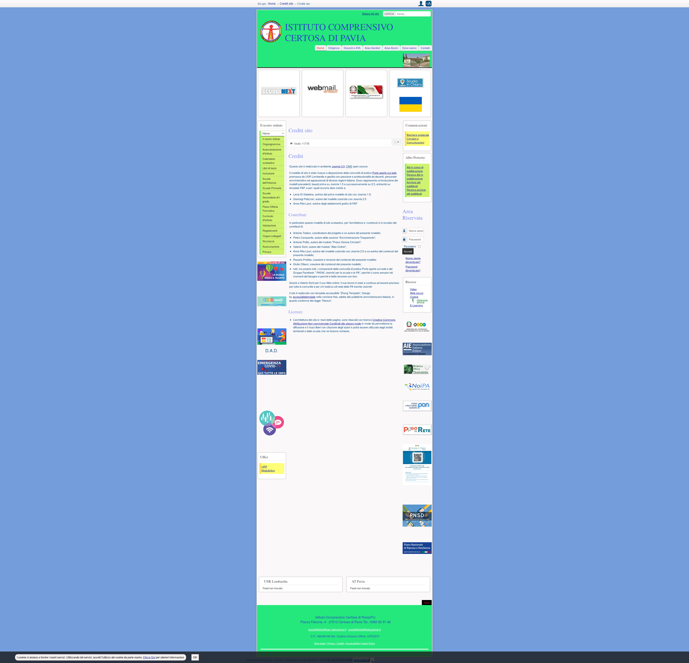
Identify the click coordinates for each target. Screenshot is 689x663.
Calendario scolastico (269, 161)
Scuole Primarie (272, 188)
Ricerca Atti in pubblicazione (415, 176)
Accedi (408, 251)
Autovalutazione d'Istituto (272, 151)
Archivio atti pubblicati (413, 184)
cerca (389, 14)
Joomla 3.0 (338, 166)
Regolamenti (270, 230)
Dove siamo (409, 48)
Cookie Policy (367, 643)
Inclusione (268, 173)
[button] (421, 3)
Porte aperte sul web (384, 173)
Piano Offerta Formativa (270, 209)
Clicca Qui (149, 657)
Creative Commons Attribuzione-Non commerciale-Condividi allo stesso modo (344, 321)
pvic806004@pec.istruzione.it (327, 629)
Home (320, 48)
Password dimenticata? (413, 268)
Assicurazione (271, 246)
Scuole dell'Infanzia (269, 181)
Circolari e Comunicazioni (415, 140)
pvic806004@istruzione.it (364, 629)
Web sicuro (416, 293)
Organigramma (271, 144)
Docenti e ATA (352, 48)
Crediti (340, 643)
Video (413, 289)
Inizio (428, 602)
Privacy (267, 252)
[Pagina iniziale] (271, 31)
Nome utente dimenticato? (413, 260)
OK (195, 657)
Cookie (414, 297)
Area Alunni (391, 48)
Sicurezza (268, 241)
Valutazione (269, 225)
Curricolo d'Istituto (268, 218)
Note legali (320, 643)
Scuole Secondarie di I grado (271, 197)
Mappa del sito (370, 13)
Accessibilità (352, 643)
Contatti (425, 48)
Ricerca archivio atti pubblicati (416, 191)
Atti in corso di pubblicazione (415, 169)
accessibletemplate (304, 297)
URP (264, 466)
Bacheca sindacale (418, 135)
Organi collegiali (272, 236)
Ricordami (410, 246)
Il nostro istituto (271, 139)
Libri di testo (269, 168)
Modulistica (268, 470)
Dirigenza (333, 48)
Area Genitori (372, 48)
